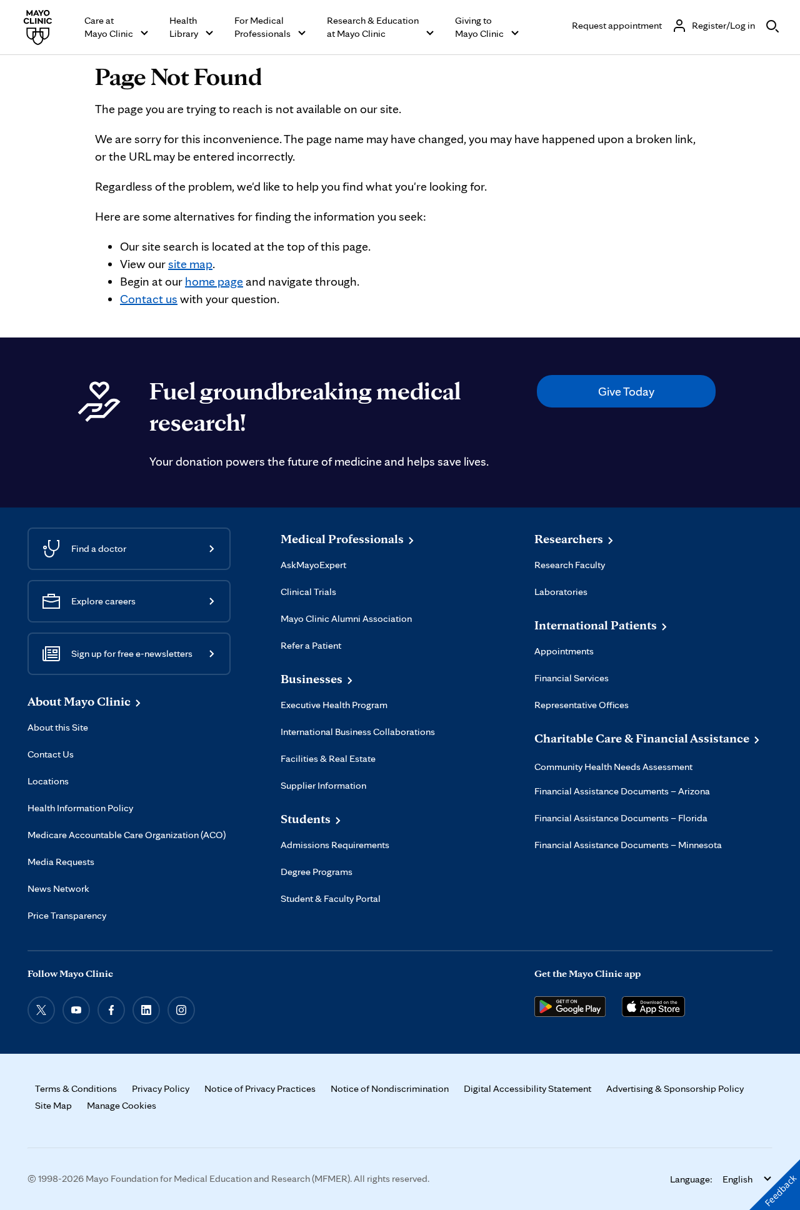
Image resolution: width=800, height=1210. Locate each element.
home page (214, 281)
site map (190, 263)
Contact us (149, 298)
